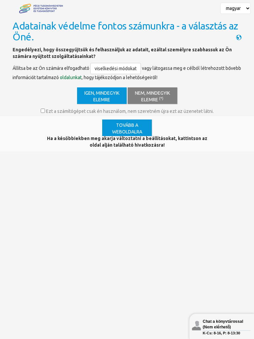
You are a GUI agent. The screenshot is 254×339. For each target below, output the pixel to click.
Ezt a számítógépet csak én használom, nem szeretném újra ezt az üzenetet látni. (129, 111)
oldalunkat (71, 77)
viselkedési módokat (116, 68)
